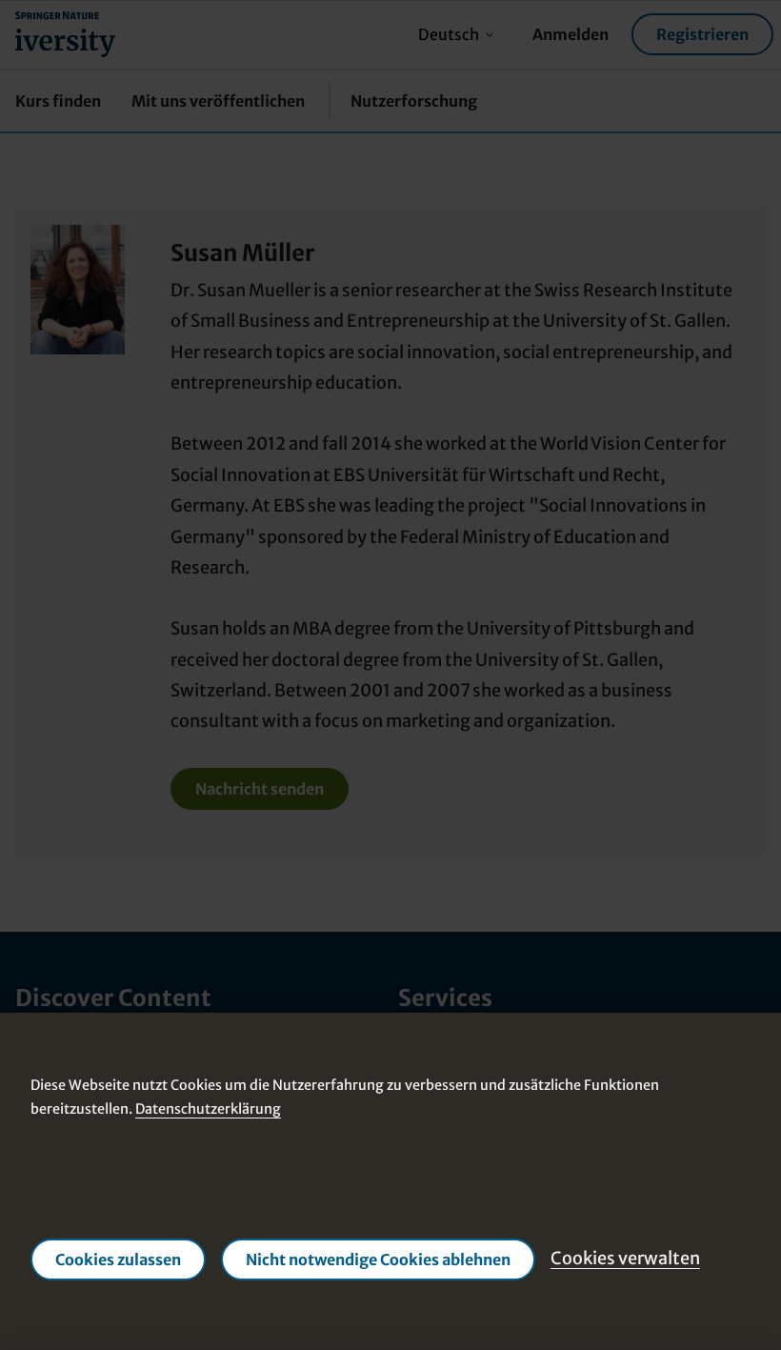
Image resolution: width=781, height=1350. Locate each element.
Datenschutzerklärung (208, 1109)
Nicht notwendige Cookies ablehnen (378, 1258)
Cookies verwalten (625, 1258)
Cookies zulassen (118, 1258)
